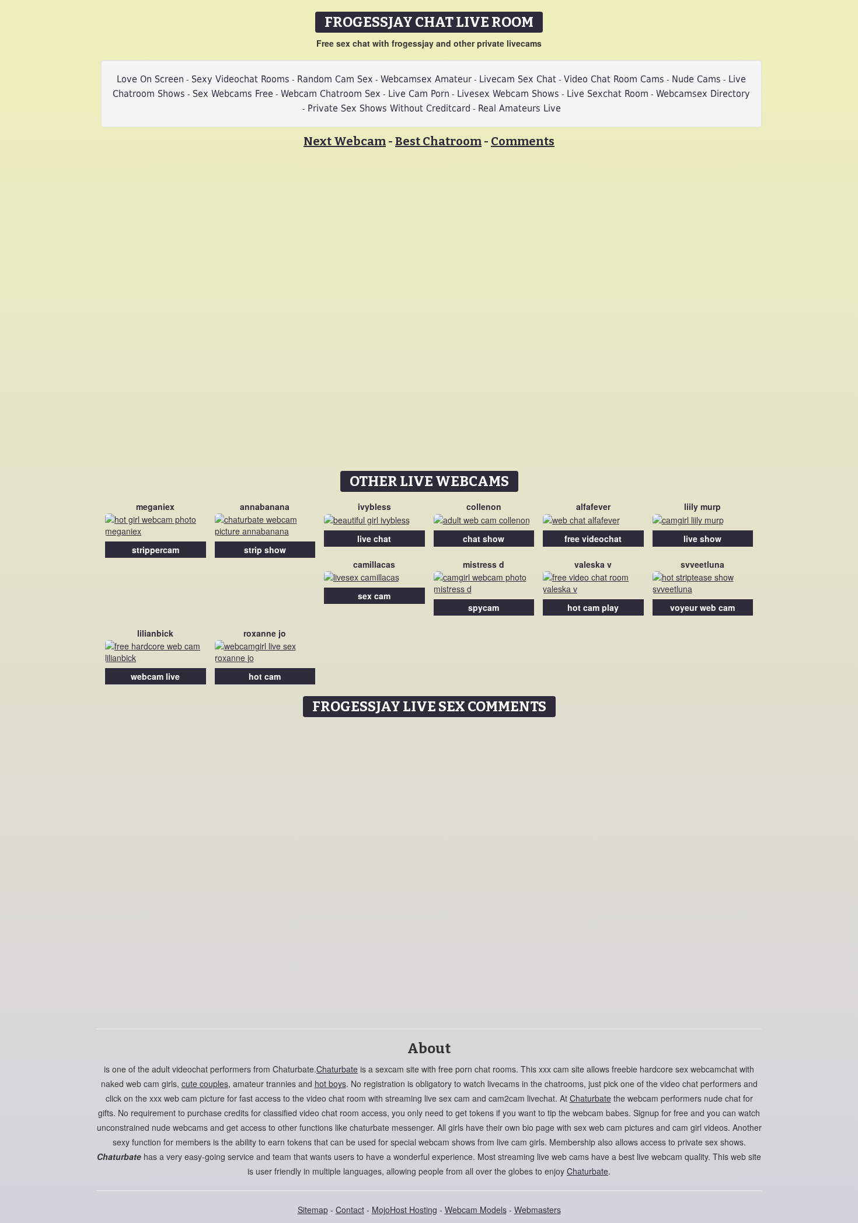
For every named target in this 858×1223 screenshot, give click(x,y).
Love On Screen (150, 79)
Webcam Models (476, 1209)
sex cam (374, 596)
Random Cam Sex (335, 79)
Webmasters (537, 1209)
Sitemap (313, 1209)
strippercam (155, 549)
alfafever (593, 506)
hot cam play (593, 607)
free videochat (593, 538)
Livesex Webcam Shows (508, 93)
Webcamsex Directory (703, 93)
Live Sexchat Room (607, 93)
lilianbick (155, 633)
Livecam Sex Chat (517, 79)
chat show (483, 538)
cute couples (205, 1083)
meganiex (155, 506)
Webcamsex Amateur (426, 79)
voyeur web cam (702, 607)
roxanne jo (264, 633)
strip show (265, 549)
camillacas (374, 564)
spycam (483, 607)
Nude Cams (696, 79)
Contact (350, 1209)
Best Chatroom (438, 141)
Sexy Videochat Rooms (240, 79)
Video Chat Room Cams (614, 79)
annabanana (265, 506)
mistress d (483, 564)
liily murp (702, 506)
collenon (483, 506)
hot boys (330, 1083)
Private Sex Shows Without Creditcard (389, 108)
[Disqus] (429, 869)
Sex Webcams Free (233, 93)
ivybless (374, 506)
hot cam (265, 676)
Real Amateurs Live (519, 108)
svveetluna (702, 564)
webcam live (155, 676)
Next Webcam (345, 141)
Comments (522, 141)
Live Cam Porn (418, 93)
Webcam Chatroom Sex (331, 93)
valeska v (593, 564)
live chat (374, 538)
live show (702, 538)
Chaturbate (337, 1069)
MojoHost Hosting (404, 1209)
